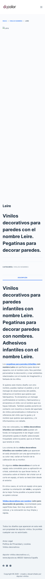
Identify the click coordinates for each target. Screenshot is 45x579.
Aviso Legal (8, 541)
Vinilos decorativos (11, 547)
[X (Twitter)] (7, 566)
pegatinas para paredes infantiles (21, 364)
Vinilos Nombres (21, 267)
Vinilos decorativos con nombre (17, 501)
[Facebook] (3, 566)
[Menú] (41, 7)
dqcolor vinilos (22, 576)
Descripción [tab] (22, 277)
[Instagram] (10, 566)
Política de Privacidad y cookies (17, 544)
